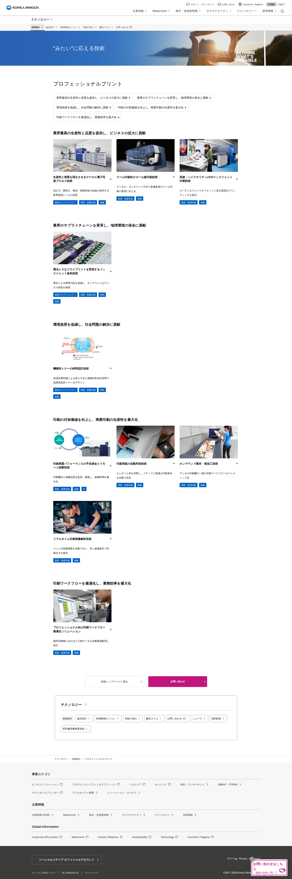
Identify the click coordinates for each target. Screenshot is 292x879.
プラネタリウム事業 (83, 792)
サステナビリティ (132, 815)
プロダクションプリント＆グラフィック (94, 784)
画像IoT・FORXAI (228, 784)
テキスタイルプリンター (45, 792)
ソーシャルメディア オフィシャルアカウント (66, 859)
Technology (167, 837)
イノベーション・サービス (122, 792)
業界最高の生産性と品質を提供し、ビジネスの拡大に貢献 (92, 97)
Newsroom (69, 815)
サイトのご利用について (43, 872)
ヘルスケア (135, 784)
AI (84, 489)
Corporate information (45, 837)
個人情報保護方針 (70, 872)
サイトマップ (91, 872)
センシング (161, 784)
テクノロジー (61, 758)
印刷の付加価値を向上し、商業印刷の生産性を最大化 (151, 107)
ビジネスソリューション (45, 784)
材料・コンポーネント (192, 784)
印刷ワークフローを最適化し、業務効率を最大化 (86, 117)
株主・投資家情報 (99, 815)
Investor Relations (108, 837)
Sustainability (139, 837)
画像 (102, 202)
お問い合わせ (177, 681)
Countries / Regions (198, 837)
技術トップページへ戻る (114, 681)
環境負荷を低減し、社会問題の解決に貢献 (82, 107)
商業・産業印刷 (88, 202)
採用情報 (188, 815)
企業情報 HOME (41, 815)
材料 (102, 294)
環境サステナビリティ (65, 202)
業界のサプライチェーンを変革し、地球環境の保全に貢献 (172, 97)
